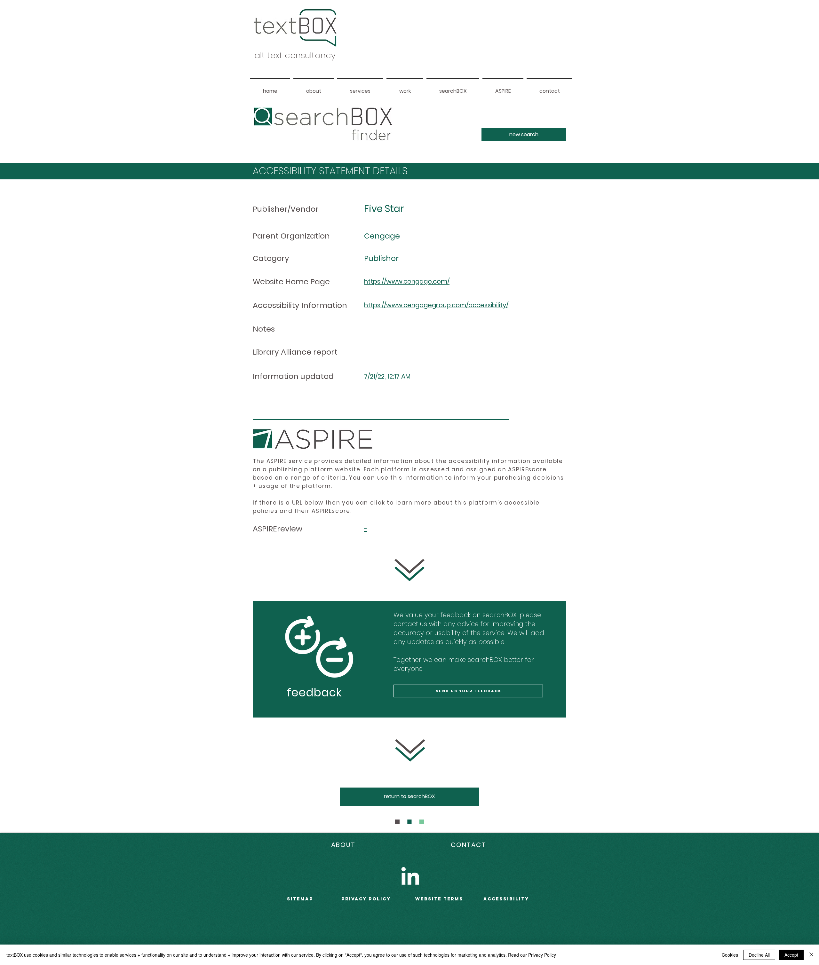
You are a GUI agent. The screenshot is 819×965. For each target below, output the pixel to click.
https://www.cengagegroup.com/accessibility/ (436, 305)
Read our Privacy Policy (532, 955)
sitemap (300, 899)
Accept (791, 955)
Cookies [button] (730, 955)
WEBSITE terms (439, 899)
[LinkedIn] (410, 876)
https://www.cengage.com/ (406, 281)
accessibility (506, 899)
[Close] (811, 955)
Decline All (759, 955)
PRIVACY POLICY (366, 899)
